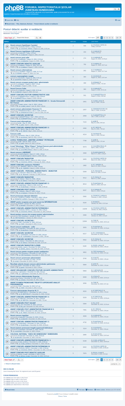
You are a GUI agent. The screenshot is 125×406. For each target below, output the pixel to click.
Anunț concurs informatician (21, 70)
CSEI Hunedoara (23, 216)
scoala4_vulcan (22, 104)
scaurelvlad (21, 329)
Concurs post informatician (20, 121)
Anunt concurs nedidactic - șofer (22, 227)
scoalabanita (22, 59)
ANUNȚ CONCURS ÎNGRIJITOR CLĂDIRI (25, 245)
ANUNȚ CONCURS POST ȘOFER (22, 190)
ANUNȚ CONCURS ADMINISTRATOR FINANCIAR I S (29, 128)
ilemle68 (20, 203)
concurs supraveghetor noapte (21, 76)
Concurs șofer (15, 134)
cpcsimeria (21, 78)
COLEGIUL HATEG (24, 47)
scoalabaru (21, 65)
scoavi (20, 259)
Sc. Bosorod (21, 172)
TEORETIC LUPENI (24, 197)
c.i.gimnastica (22, 272)
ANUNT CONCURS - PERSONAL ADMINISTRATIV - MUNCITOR (33, 171)
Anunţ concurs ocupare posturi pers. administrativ (29, 82)
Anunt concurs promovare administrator (25, 258)
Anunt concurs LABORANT (20, 152)
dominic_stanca (22, 247)
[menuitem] (16, 20)
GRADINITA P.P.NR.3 (24, 110)
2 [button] (104, 38)
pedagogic (21, 84)
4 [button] (109, 38)
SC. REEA (21, 311)
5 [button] (112, 38)
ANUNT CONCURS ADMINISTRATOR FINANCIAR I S (29, 297)
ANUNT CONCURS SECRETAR (21, 115)
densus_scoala (22, 354)
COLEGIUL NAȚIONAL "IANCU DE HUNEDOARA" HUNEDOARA (34, 334)
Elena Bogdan (15, 33)
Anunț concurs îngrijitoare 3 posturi (23, 45)
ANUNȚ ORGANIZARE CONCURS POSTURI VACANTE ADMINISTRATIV (36, 270)
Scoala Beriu (22, 228)
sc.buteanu (21, 191)
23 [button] (117, 38)
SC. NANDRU (22, 166)
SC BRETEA (22, 298)
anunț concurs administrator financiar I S (26, 109)
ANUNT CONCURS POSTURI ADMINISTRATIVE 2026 (29, 95)
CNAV (20, 222)
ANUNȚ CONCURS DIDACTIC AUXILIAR (25, 64)
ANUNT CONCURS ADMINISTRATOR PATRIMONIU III (30, 346)
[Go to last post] (106, 45)
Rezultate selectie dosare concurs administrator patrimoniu (32, 264)
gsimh (20, 265)
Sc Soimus (21, 179)
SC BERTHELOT (23, 292)
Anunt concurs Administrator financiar (24, 276)
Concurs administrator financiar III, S (24, 291)
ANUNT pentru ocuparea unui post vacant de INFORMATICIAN (33, 202)
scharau (20, 278)
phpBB (56, 394)
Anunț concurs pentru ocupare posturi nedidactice (29, 252)
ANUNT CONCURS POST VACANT (23, 303)
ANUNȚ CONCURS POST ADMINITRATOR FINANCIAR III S (32, 309)
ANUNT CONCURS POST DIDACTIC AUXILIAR (27, 353)
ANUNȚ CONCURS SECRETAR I (22, 221)
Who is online (8, 369)
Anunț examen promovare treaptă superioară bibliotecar (31, 328)
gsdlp (19, 123)
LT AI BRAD (21, 71)
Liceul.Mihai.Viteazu (24, 148)
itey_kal (20, 304)
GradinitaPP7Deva (23, 96)
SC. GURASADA (23, 234)
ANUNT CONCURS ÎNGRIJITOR (22, 159)
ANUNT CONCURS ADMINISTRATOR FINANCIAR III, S (30, 340)
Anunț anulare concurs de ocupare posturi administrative (32, 214)
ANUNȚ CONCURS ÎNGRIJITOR (22, 177)
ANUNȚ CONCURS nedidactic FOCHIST (25, 165)
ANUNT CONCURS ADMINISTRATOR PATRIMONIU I (29, 208)
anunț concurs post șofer (19, 57)
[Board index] (14, 8)
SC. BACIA (21, 129)
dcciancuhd (21, 335)
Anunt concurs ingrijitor (19, 315)
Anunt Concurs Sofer (18, 88)
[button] (97, 37)
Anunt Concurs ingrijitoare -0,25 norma (25, 51)
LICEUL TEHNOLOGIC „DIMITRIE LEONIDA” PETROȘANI (32, 140)
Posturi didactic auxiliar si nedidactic (22, 29)
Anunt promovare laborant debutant (23, 196)
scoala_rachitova (23, 342)
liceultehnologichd (23, 154)
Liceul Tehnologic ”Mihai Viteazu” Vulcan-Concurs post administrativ (36, 146)
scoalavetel (21, 53)
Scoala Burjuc (22, 185)
